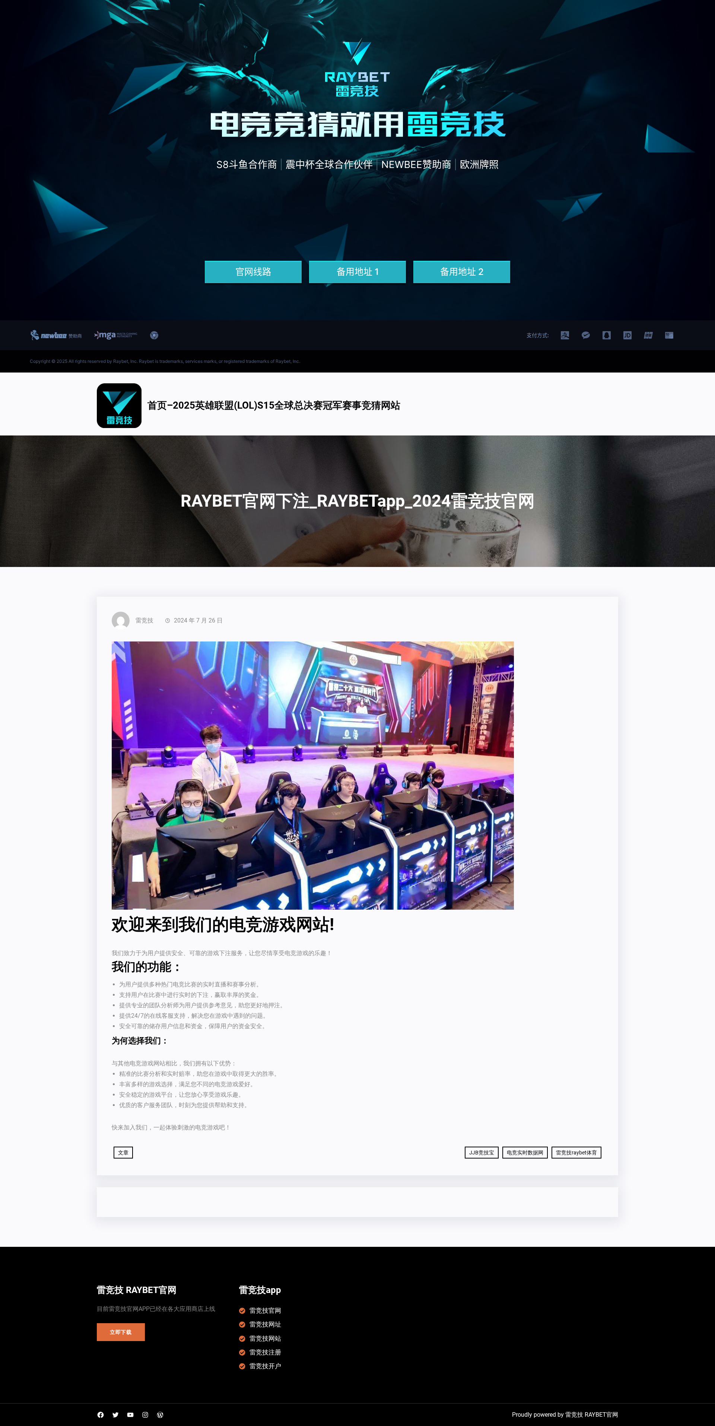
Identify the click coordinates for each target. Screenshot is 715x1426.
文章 (123, 1153)
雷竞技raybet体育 (576, 1153)
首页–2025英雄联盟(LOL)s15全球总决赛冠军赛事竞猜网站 (273, 405)
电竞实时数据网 (525, 1153)
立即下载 (121, 1332)
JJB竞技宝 (481, 1153)
